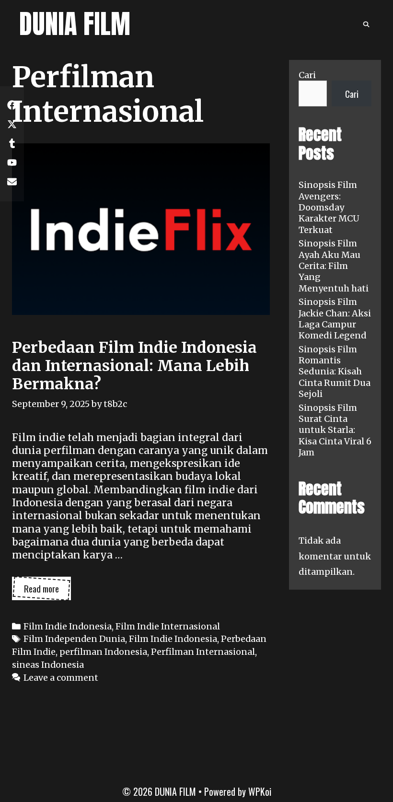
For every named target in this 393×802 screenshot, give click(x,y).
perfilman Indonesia (103, 651)
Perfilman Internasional (203, 651)
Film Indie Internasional (168, 626)
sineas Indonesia (48, 664)
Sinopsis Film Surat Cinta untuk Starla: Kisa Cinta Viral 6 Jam (335, 430)
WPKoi (259, 791)
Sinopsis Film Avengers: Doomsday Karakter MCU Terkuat (329, 207)
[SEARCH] (366, 24)
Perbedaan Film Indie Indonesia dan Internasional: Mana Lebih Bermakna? (134, 366)
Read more (47, 590)
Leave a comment (60, 677)
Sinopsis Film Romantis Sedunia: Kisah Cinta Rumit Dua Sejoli (334, 372)
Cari (307, 75)
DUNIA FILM (74, 24)
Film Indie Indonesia (67, 626)
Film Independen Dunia (74, 638)
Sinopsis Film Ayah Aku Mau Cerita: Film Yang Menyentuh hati (334, 266)
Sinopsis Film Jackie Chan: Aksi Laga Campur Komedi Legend (335, 318)
